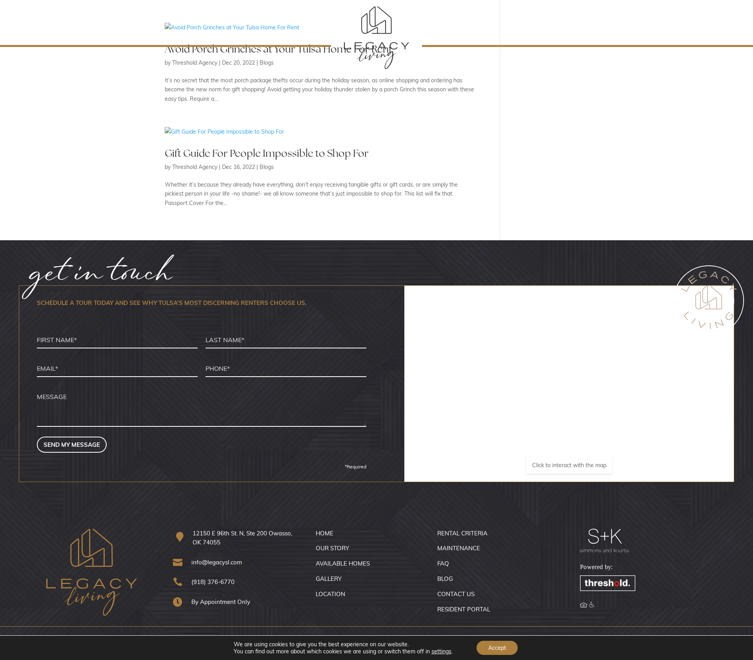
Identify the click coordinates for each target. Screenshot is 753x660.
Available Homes (609, 21)
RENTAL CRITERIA (462, 533)
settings (441, 651)
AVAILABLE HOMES (343, 563)
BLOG (445, 578)
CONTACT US (456, 594)
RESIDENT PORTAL (463, 609)
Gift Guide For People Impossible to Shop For (267, 153)
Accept (497, 647)
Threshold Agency (194, 166)
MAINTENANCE (458, 548)
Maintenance (125, 21)
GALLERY (329, 578)
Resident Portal (46, 21)
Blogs (267, 166)
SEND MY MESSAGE (72, 444)
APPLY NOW (683, 21)
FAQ (443, 563)
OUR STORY (332, 548)
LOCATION (330, 594)
